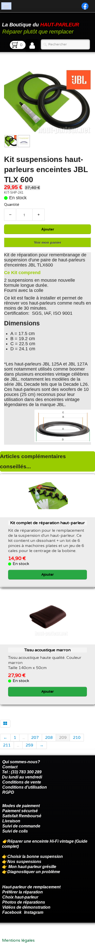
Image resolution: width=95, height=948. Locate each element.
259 (29, 745)
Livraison (11, 821)
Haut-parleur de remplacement (31, 887)
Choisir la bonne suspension (35, 856)
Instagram (33, 912)
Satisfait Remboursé (21, 816)
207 (35, 737)
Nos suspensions (24, 861)
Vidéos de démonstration (26, 907)
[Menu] (6, 6)
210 (77, 737)
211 (7, 745)
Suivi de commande (21, 826)
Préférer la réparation (22, 892)
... (24, 737)
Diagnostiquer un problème (33, 872)
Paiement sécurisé (20, 811)
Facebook (12, 912)
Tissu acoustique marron (47, 650)
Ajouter (47, 229)
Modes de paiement (21, 806)
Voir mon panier (47, 242)
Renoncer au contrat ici (24, 935)
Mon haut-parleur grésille (32, 866)
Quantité (11, 205)
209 (63, 737)
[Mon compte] (32, 45)
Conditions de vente (21, 782)
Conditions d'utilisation (24, 787)
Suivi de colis (15, 831)
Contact (9, 767)
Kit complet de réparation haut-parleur (47, 522)
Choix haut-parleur (20, 897)
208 (49, 737)
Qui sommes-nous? (21, 762)
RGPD (8, 792)
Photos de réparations (23, 902)
